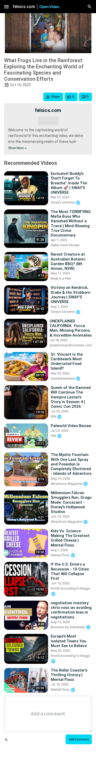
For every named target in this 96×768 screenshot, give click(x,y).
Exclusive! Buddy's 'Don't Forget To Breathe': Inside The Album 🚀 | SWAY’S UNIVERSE (69, 183)
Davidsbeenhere (63, 378)
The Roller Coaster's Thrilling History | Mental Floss (69, 675)
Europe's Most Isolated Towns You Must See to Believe (69, 641)
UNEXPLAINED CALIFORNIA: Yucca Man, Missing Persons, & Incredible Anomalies (71, 328)
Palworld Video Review (71, 425)
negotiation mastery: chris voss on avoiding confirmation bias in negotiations (71, 610)
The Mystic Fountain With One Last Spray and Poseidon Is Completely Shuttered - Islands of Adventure (71, 464)
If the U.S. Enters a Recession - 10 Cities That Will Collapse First (70, 571)
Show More (16, 148)
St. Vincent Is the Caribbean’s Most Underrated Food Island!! (67, 361)
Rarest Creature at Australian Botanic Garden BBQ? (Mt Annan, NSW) (68, 261)
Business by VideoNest (68, 627)
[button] (53, 97)
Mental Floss (60, 555)
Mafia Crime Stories (65, 245)
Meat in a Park (61, 278)
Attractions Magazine (67, 484)
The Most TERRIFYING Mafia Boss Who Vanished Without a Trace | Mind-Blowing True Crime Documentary (71, 223)
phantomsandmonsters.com (71, 345)
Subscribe (48, 120)
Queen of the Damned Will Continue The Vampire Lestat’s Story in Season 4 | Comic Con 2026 (71, 397)
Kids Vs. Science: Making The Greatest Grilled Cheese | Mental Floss (70, 538)
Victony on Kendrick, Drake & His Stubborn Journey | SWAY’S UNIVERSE (70, 294)
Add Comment (79, 739)
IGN (54, 416)
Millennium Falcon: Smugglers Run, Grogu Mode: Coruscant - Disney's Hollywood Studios (71, 502)
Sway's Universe (63, 202)
